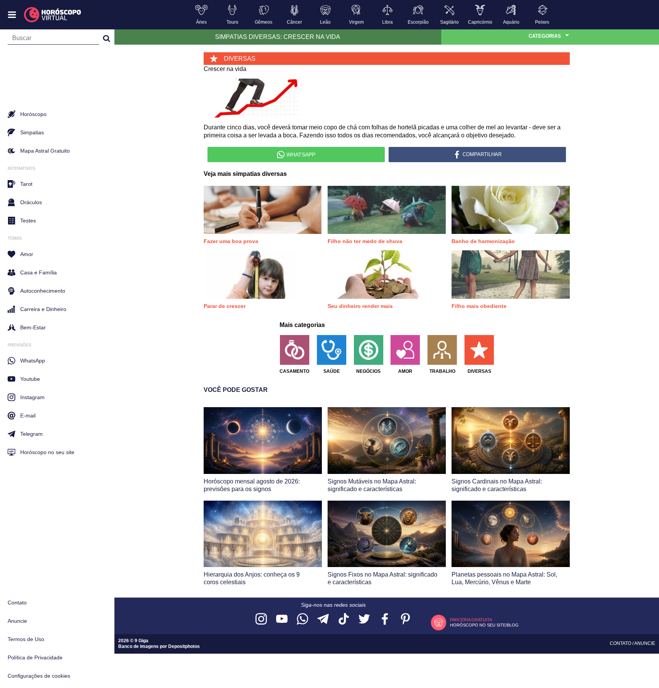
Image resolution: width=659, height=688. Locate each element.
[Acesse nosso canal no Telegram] (323, 619)
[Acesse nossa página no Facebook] (384, 619)
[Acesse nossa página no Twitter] (364, 619)
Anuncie (17, 621)
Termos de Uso (26, 639)
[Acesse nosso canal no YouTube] (281, 619)
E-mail (27, 415)
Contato (17, 602)
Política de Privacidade (35, 657)
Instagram (32, 397)
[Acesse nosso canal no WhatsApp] (302, 619)
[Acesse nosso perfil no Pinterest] (405, 619)
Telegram (31, 434)
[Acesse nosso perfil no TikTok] (343, 619)
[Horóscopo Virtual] (53, 15)
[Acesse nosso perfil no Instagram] (261, 619)
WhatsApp (32, 361)
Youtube (30, 379)
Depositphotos (184, 646)
